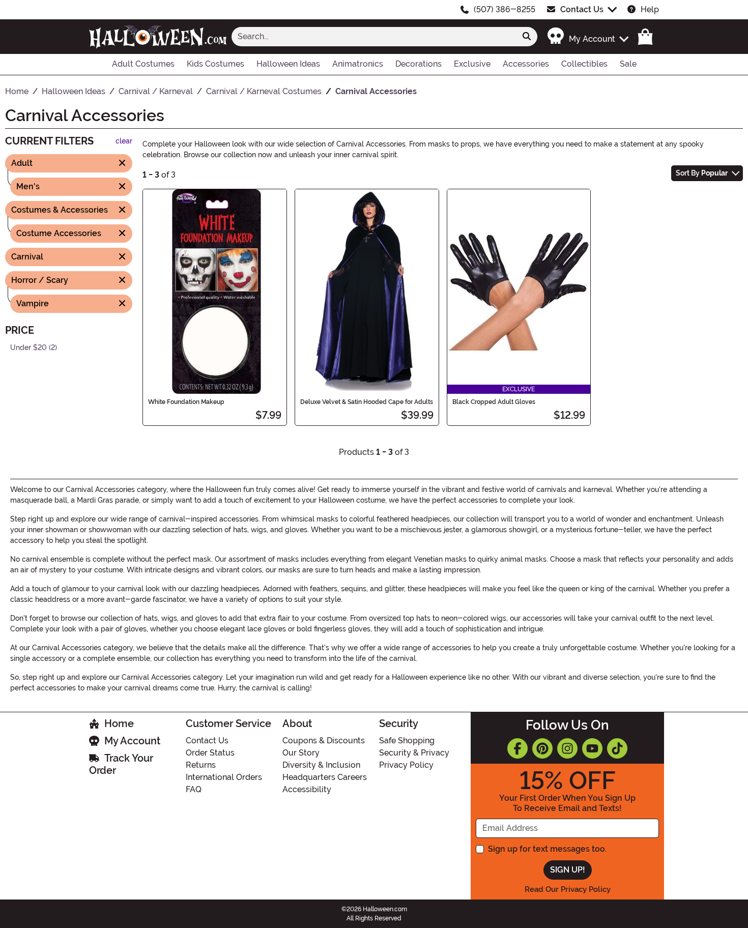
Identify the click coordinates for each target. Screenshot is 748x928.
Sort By (702, 173)
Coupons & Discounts (323, 740)
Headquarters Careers (324, 777)
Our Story (301, 753)
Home (119, 723)
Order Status (210, 753)
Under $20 (28, 347)
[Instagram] (567, 748)
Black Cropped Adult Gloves (493, 401)
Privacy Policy (406, 765)
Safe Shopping (407, 740)
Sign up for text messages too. (547, 849)
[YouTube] (592, 748)
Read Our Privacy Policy (568, 889)
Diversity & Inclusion (321, 765)
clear (124, 141)
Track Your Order (121, 764)
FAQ (194, 789)
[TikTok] (617, 748)
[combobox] (374, 36)
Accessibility (306, 789)
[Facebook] (517, 748)
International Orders (224, 777)
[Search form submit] (526, 36)
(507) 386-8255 (504, 9)
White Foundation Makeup (186, 401)
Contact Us (581, 9)
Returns (201, 765)
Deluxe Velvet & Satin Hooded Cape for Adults (366, 401)
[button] (587, 36)
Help (650, 9)
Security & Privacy (414, 753)
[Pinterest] (542, 748)
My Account (132, 741)
